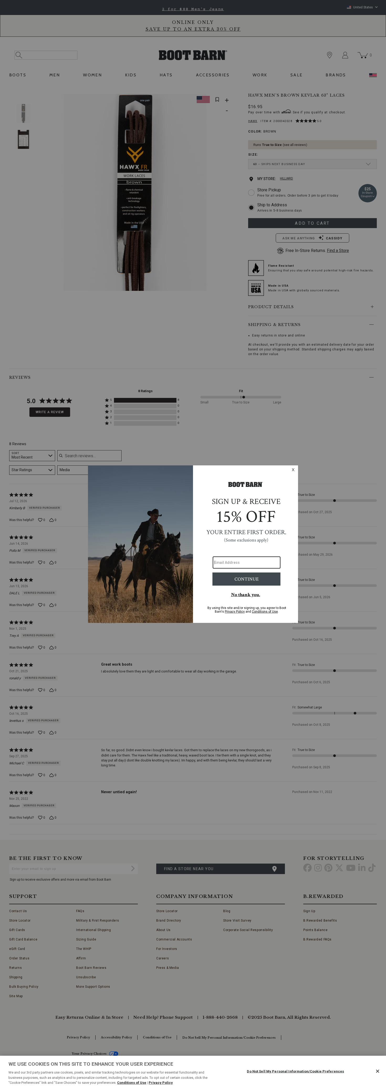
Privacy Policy (161, 1083)
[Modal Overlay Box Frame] (193, 544)
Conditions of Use (131, 1083)
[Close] (377, 1071)
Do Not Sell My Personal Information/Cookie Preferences (295, 1071)
